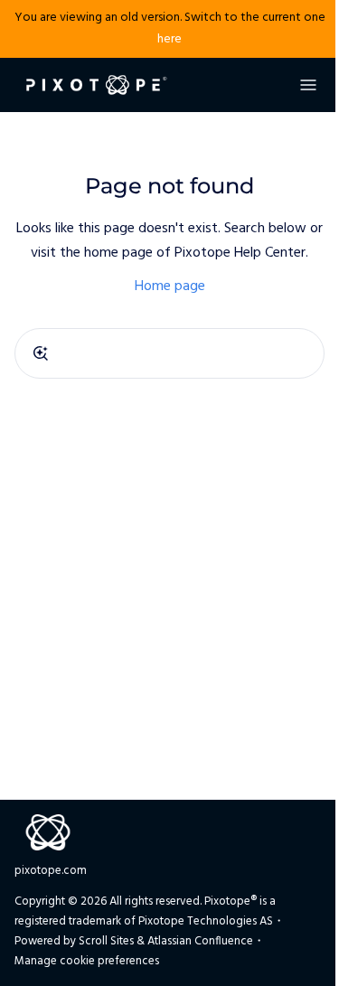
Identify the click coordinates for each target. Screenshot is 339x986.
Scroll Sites (106, 941)
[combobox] (169, 353)
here (169, 39)
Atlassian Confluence (200, 941)
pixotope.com (50, 870)
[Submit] (40, 353)
